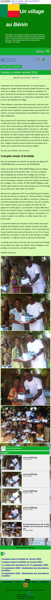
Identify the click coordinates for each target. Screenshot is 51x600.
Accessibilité (5, 1)
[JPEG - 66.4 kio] (12, 519)
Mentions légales (30, 582)
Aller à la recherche (32, 1)
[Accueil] (10, 17)
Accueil (4, 66)
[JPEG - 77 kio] (12, 469)
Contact (18, 582)
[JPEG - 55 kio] (12, 486)
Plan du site (7, 582)
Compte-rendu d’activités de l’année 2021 (21, 562)
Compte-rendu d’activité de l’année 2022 (21, 559)
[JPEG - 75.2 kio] (12, 503)
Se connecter (10, 60)
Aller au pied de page (19, 3)
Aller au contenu (17, 1)
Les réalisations (15, 66)
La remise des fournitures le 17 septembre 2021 (24, 565)
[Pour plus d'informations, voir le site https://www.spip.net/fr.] (30, 595)
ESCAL (26, 597)
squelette (44, 582)
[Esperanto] (43, 60)
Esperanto (35, 78)
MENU (40, 51)
